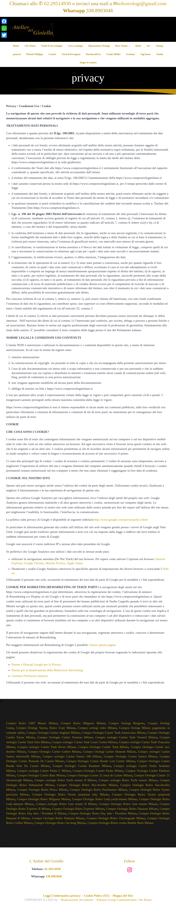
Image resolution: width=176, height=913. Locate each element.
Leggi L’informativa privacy (62, 895)
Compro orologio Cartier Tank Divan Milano (46, 747)
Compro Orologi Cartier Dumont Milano (109, 751)
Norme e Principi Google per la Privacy (36, 664)
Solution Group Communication (116, 899)
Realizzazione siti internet (77, 899)
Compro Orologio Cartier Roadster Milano (82, 766)
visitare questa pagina (102, 645)
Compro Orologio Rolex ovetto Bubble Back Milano (120, 823)
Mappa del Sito (123, 895)
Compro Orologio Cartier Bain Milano (41, 775)
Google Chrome (34, 563)
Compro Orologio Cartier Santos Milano (130, 756)
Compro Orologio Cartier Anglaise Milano (53, 732)
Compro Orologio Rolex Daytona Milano (132, 808)
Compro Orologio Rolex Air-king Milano (60, 823)
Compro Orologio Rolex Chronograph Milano (116, 818)
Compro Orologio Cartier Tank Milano (103, 747)
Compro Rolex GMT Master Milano (31, 723)
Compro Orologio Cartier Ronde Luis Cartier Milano (100, 761)
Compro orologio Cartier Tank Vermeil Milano (126, 737)
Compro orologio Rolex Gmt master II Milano (66, 804)
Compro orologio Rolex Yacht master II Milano (65, 780)
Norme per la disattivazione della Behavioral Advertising (47, 670)
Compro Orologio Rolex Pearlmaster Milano (98, 789)
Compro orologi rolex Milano (97, 728)
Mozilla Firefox (55, 563)
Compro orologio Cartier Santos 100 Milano (71, 756)
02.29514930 (57, 3)
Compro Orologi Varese (31, 728)
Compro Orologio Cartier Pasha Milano (98, 770)
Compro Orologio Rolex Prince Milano (42, 789)
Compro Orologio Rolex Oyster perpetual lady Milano (70, 794)
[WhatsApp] (4, 28)
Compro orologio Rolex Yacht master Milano (128, 780)
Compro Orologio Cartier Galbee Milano (54, 751)
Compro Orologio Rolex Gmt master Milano (128, 804)
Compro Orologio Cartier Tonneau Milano (65, 737)
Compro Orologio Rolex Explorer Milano (78, 808)
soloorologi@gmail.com (142, 3)
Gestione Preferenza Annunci (30, 676)
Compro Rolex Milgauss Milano (83, 723)
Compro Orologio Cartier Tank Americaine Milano (114, 732)
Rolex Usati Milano (62, 728)
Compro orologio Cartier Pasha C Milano (43, 770)
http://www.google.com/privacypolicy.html (121, 519)
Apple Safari (75, 563)
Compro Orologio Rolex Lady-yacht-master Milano (104, 799)
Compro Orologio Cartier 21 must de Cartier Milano (99, 775)
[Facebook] (4, 21)
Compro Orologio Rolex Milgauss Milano (43, 799)
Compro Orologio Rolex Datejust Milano (58, 818)
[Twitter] (4, 35)
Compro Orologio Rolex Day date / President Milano (102, 813)
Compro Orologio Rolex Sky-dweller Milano (87, 785)
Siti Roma (145, 899)
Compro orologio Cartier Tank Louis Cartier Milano (84, 742)
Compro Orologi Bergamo (126, 723)
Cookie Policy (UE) (96, 895)
